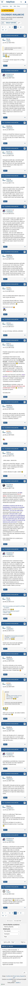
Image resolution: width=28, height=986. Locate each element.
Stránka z (17, 920)
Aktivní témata (8, 10)
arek (14, 977)
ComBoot (8, 976)
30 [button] (20, 27)
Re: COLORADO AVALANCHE (10, 35)
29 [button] (18, 27)
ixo (7, 890)
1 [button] (5, 27)
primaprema (9, 74)
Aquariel (22, 976)
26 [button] (9, 27)
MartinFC (8, 152)
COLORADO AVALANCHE (12, 14)
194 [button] (3, 30)
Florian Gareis (16, 976)
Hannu (8, 179)
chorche (8, 126)
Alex (7, 39)
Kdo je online (8, 946)
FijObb (7, 343)
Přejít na (23, 942)
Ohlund (8, 806)
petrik (7, 287)
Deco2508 (8, 484)
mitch (7, 323)
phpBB (10, 979)
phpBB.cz (18, 982)
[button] (2, 27)
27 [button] (12, 27)
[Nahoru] (25, 65)
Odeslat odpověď (11, 23)
